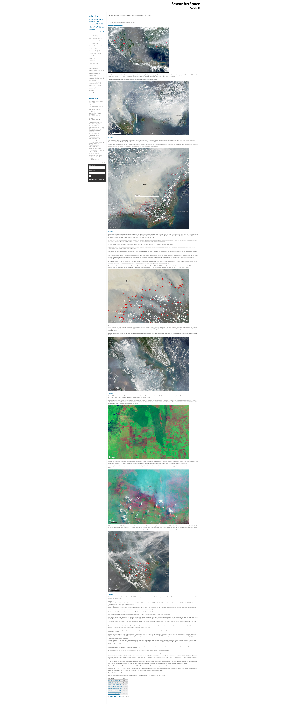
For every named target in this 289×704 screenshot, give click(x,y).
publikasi (91, 80)
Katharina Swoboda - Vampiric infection (94, 136)
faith (103, 19)
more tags (102, 31)
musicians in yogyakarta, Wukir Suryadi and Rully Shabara (95, 157)
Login (119, 696)
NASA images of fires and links (115, 25)
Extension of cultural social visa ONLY (96, 101)
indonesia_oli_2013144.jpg (114, 690)
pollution (91, 27)
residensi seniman (93, 73)
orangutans (92, 24)
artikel (90, 90)
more (103, 162)
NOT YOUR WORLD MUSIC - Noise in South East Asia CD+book (97, 150)
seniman (91, 88)
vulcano (92, 29)
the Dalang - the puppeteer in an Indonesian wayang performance (96, 113)
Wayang (91, 118)
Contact (91, 61)
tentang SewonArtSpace (95, 70)
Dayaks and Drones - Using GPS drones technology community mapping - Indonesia (96, 130)
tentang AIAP (92, 68)
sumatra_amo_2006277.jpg (114, 694)
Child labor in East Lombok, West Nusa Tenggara (96, 123)
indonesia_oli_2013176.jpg (114, 692)
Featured (91, 58)
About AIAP (92, 36)
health (91, 22)
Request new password (96, 179)
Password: (92, 170)
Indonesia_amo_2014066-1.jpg (115, 688)
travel (103, 27)
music (97, 21)
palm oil (99, 24)
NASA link (110, 137)
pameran (91, 75)
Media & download (94, 53)
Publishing (91, 48)
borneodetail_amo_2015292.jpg (115, 686)
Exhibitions (92, 43)
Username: (93, 165)
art (90, 16)
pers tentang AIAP (94, 83)
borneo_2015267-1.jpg (113, 682)
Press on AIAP (93, 51)
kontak (90, 93)
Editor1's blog (113, 696)
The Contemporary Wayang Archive (96, 107)
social (97, 26)
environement (95, 19)
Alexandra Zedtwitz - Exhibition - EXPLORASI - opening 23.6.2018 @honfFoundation (96, 143)
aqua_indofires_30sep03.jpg (114, 680)
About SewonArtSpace (95, 38)
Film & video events (94, 46)
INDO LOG (92, 63)
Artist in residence (93, 41)
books (94, 16)
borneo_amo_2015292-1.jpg (114, 684)
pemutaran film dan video (95, 78)
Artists (90, 56)
